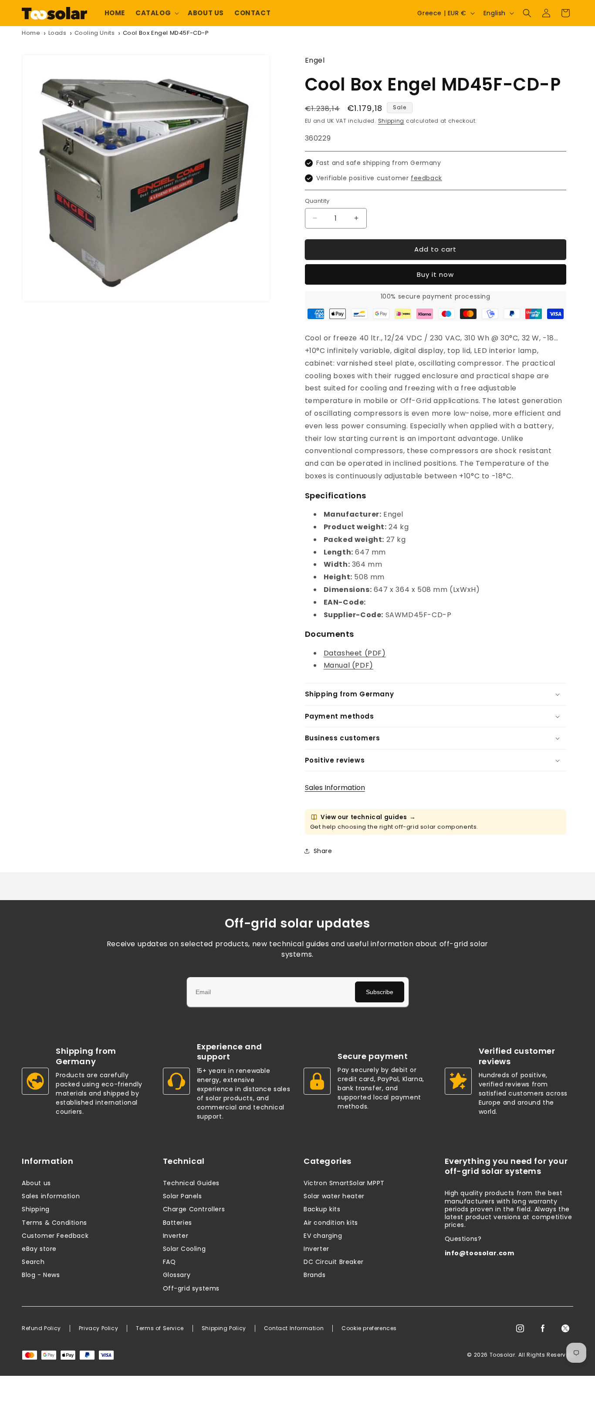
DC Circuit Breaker (334, 1262)
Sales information (51, 1196)
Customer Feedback (55, 1236)
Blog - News (41, 1275)
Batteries (177, 1223)
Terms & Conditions (54, 1223)
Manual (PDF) (348, 665)
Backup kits (322, 1209)
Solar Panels (182, 1196)
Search (33, 1262)
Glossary (177, 1275)
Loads (57, 33)
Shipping (391, 120)
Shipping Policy (224, 1328)
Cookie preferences (369, 1328)
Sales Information (335, 788)
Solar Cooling (184, 1249)
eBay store (39, 1249)
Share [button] (323, 851)
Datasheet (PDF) (355, 653)
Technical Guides (191, 1183)
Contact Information (294, 1328)
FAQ (169, 1262)
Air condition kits (331, 1223)
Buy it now (435, 274)
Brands (315, 1275)
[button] (156, 13)
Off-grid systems (191, 1288)
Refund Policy (41, 1328)
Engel (315, 60)
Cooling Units (94, 33)
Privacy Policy (98, 1328)
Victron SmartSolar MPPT (344, 1183)
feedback (426, 178)
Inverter (176, 1236)
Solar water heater (334, 1196)
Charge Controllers (194, 1209)
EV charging (323, 1236)
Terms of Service (160, 1328)
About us (36, 1183)
